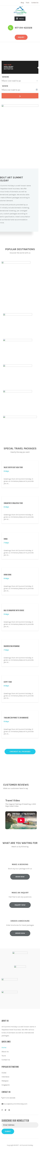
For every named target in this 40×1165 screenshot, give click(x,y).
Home (4, 1047)
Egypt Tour (8, 682)
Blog (22, 2)
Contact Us (34, 2)
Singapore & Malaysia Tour (13, 503)
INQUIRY (21, 37)
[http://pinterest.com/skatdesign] (9, 1110)
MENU (21, 19)
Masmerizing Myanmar (12, 646)
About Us (5, 1052)
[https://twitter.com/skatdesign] (5, 1110)
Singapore (5, 1085)
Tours (27, 2)
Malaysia (5, 1081)
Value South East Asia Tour (13, 467)
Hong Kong (7, 575)
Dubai (5, 539)
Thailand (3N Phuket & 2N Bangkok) (16, 718)
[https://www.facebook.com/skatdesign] (2, 1110)
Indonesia (5, 1077)
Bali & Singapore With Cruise (14, 610)
